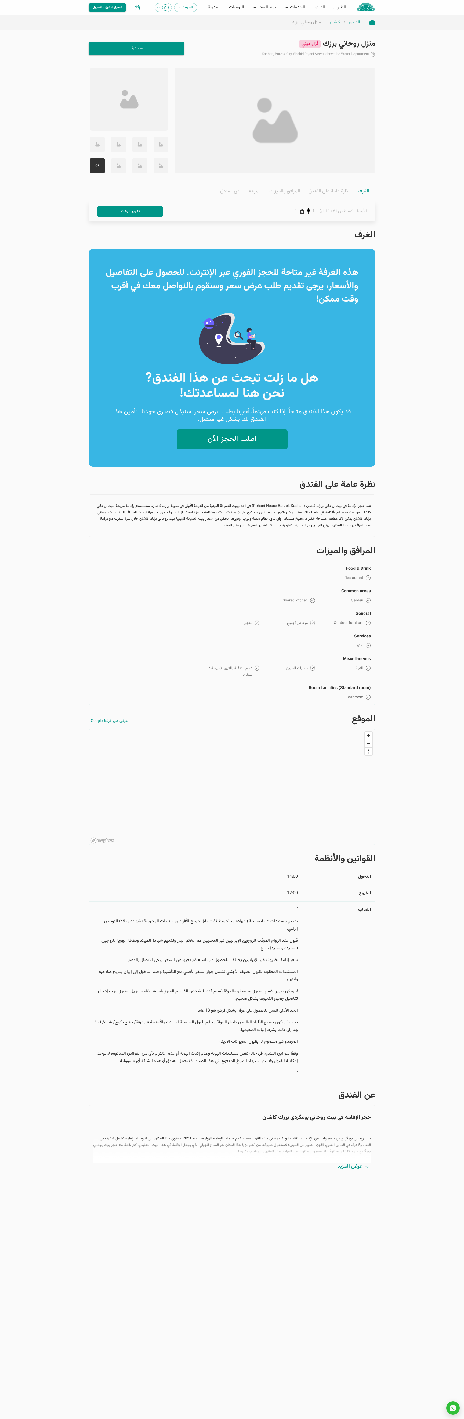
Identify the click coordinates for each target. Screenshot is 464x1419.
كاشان (335, 22)
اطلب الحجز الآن (232, 439)
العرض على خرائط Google (110, 721)
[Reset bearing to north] (368, 751)
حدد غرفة (136, 49)
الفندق (354, 22)
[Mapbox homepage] (102, 840)
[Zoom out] (368, 743)
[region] (232, 787)
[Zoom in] (368, 736)
